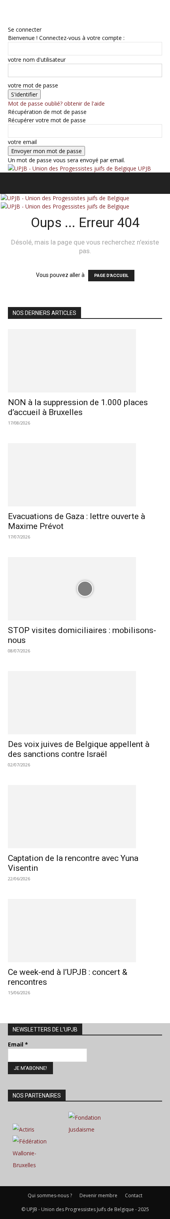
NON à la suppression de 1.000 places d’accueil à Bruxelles (78, 407)
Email (18, 1044)
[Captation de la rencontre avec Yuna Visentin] (85, 816)
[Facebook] (11, 12)
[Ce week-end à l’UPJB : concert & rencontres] (85, 930)
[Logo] (65, 198)
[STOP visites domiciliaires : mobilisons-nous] (85, 588)
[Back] (10, 21)
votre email (22, 142)
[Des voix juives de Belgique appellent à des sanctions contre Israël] (85, 702)
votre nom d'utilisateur (37, 59)
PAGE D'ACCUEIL (111, 275)
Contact (133, 1195)
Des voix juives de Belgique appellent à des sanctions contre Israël (78, 749)
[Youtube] (34, 12)
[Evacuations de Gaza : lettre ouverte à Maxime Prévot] (85, 474)
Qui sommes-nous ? (50, 1195)
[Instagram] (17, 12)
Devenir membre (98, 1195)
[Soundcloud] (23, 12)
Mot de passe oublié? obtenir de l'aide (56, 103)
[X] (29, 12)
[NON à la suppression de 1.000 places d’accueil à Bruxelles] (85, 360)
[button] (13, 183)
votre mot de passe (33, 85)
